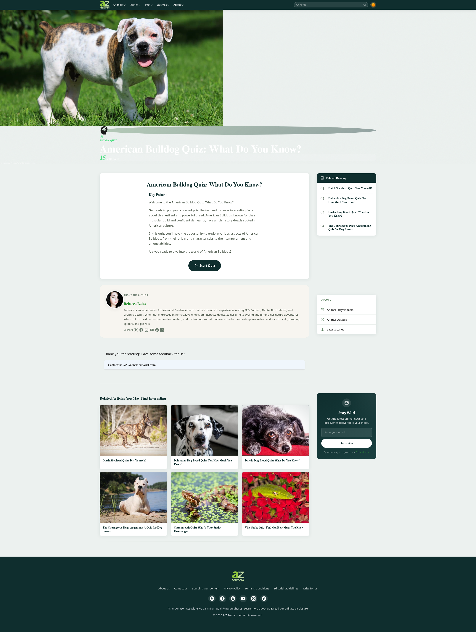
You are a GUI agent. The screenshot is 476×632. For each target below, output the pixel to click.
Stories (134, 5)
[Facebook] (141, 330)
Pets (147, 5)
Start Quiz (207, 265)
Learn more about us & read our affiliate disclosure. (276, 608)
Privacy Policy (362, 452)
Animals (118, 5)
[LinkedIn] (162, 330)
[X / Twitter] (136, 330)
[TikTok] (264, 598)
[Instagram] (146, 330)
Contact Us (181, 588)
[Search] (364, 5)
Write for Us (310, 588)
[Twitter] (233, 598)
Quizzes (162, 5)
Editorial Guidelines (286, 588)
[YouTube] (152, 330)
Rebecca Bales (135, 303)
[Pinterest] (157, 330)
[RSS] (212, 598)
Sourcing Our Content (205, 588)
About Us (164, 588)
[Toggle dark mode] (373, 5)
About (177, 5)
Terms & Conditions (257, 588)
